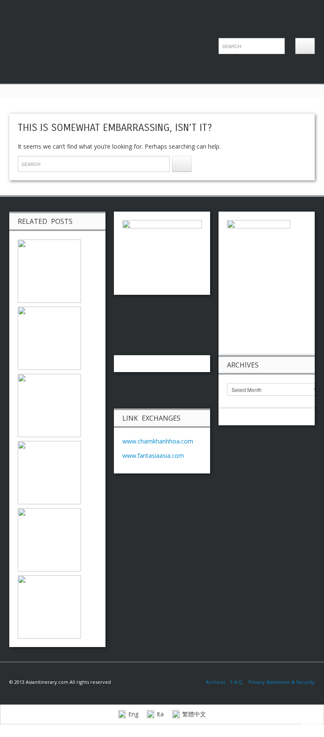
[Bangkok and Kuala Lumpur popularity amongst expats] (49, 606)
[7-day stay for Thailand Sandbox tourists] (49, 271)
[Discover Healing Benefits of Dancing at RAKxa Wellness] (49, 405)
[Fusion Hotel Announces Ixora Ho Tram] (49, 539)
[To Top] (312, 723)
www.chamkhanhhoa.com (157, 441)
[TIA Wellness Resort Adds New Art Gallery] (49, 338)
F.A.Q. (236, 682)
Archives (218, 682)
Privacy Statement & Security (281, 682)
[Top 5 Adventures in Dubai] (49, 472)
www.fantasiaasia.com (153, 455)
